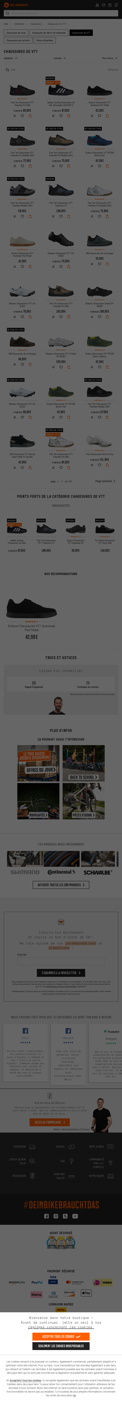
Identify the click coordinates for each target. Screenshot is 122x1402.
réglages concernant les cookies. (61, 1327)
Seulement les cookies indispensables (61, 1346)
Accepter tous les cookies (58, 1336)
